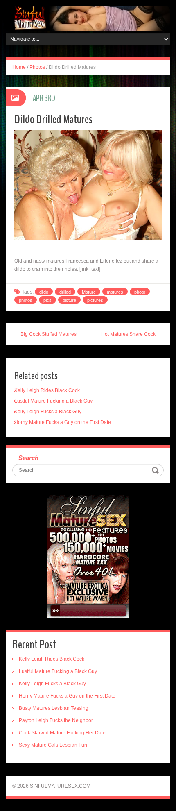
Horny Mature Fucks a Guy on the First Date (62, 422)
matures (115, 292)
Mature (89, 292)
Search (28, 457)
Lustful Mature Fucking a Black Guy (53, 401)
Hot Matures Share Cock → (131, 334)
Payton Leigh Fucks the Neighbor (56, 720)
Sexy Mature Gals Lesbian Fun (53, 745)
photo (139, 292)
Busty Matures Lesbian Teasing (53, 708)
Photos (37, 67)
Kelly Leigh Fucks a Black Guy (47, 412)
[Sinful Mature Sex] (88, 18)
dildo (43, 292)
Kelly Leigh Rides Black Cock (47, 390)
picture (69, 300)
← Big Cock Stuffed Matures (45, 334)
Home (19, 67)
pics (47, 300)
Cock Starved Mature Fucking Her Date (62, 733)
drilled (65, 292)
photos (25, 300)
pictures (95, 300)
